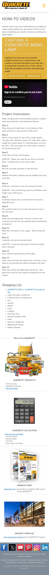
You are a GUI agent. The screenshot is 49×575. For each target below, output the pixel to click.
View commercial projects (13, 537)
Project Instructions (18, 76)
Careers (4, 560)
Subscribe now (9, 489)
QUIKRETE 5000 (14, 289)
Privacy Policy (10, 562)
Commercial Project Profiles (13, 554)
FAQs (43, 554)
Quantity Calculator (24, 556)
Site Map (22, 560)
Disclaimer (32, 562)
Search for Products (32, 554)
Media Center (13, 560)
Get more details (12, 388)
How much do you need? (14, 434)
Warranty (40, 562)
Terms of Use (22, 562)
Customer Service (33, 560)
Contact (44, 560)
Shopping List (34, 76)
